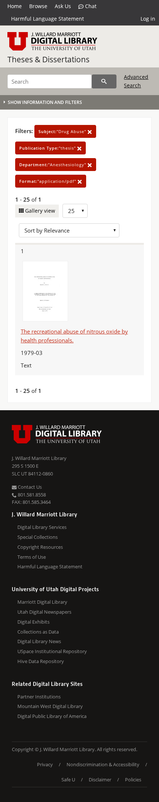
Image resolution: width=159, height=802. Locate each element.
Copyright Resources (40, 547)
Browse (38, 6)
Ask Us (63, 6)
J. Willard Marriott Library (39, 458)
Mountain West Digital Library (50, 706)
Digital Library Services (42, 527)
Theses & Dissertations (48, 59)
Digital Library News (39, 641)
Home (14, 6)
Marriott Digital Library (42, 602)
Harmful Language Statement (47, 18)
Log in (148, 18)
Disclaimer (100, 779)
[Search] (104, 81)
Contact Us (29, 487)
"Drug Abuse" (63, 131)
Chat (90, 6)
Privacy (45, 764)
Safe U (68, 779)
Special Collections (37, 537)
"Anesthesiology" (53, 164)
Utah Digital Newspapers (44, 612)
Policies (133, 779)
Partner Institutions (39, 696)
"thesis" (48, 148)
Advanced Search (136, 80)
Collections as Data (38, 631)
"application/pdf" (48, 181)
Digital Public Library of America (52, 716)
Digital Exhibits (33, 621)
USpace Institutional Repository (52, 651)
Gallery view (39, 210)
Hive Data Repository (40, 661)
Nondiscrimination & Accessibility (103, 764)
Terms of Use (31, 557)
